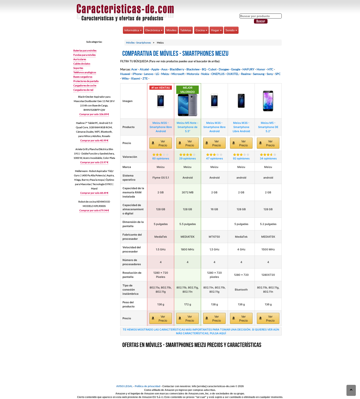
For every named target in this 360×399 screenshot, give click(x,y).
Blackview (193, 69)
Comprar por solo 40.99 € (94, 140)
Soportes (78, 68)
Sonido (230, 30)
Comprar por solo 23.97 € (94, 162)
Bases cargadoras (82, 76)
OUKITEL (233, 74)
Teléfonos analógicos (84, 72)
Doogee (224, 69)
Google (235, 69)
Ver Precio (163, 143)
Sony (270, 74)
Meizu (165, 74)
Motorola (193, 74)
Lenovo (148, 74)
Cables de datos (81, 63)
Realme (246, 74)
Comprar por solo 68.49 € (94, 192)
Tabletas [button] (185, 30)
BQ (204, 69)
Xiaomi (135, 78)
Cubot (212, 69)
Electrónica (153, 30)
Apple (155, 69)
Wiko (125, 78)
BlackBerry (177, 69)
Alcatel (144, 69)
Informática (132, 30)
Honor (261, 69)
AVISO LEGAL (124, 386)
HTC (270, 69)
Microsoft (177, 74)
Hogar (215, 30)
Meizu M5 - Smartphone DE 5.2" (268, 127)
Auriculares (79, 59)
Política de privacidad (147, 386)
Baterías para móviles (84, 50)
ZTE (145, 78)
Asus (164, 69)
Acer (134, 69)
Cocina (201, 30)
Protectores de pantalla (86, 81)
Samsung (258, 74)
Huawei (125, 74)
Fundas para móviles (84, 54)
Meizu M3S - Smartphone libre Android (161, 127)
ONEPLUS (217, 74)
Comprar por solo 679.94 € (94, 210)
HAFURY (248, 69)
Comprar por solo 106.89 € (94, 114)
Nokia (205, 74)
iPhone (137, 74)
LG (157, 74)
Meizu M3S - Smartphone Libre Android (241, 127)
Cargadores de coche (84, 85)
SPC (278, 74)
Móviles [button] (171, 30)
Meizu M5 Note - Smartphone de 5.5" (187, 127)
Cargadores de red (83, 89)
